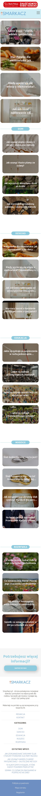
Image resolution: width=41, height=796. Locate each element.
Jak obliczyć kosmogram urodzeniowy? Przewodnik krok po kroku (20, 603)
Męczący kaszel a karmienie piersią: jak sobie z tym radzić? (20, 310)
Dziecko (20, 233)
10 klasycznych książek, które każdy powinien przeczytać (20, 766)
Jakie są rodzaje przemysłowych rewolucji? (20, 373)
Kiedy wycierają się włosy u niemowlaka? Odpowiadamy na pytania (20, 84)
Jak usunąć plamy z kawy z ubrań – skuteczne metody (20, 143)
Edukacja (20, 338)
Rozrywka (20, 547)
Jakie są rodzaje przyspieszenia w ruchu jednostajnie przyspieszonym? (20, 353)
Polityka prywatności (20, 783)
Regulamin (20, 792)
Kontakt (20, 717)
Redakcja (20, 714)
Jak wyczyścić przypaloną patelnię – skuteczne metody (20, 205)
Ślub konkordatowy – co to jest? (20, 457)
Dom (20, 128)
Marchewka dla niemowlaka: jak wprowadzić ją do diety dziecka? (20, 58)
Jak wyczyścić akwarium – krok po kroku (20, 185)
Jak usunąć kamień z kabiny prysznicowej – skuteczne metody (20, 760)
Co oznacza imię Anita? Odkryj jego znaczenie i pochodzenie (20, 561)
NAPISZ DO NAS (21, 668)
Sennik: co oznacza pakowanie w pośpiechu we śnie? (20, 771)
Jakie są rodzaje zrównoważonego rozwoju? (20, 414)
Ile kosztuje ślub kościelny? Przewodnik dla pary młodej (20, 519)
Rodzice (20, 442)
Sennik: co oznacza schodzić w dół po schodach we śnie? (20, 623)
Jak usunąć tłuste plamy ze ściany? (20, 164)
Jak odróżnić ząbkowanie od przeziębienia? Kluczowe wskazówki (20, 111)
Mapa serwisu (20, 788)
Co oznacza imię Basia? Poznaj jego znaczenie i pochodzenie (20, 582)
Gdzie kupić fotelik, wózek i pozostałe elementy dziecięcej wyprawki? (20, 32)
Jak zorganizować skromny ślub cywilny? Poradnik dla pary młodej (20, 498)
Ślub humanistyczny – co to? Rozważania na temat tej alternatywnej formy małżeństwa (20, 478)
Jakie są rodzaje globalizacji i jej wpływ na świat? (20, 394)
